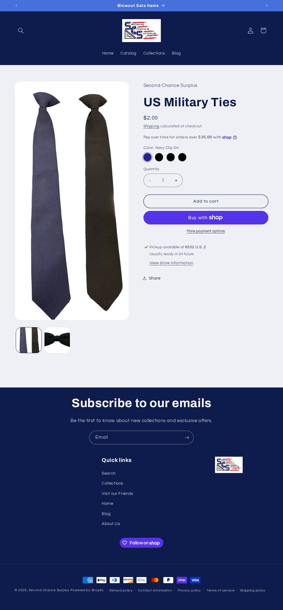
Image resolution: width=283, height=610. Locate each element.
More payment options (206, 231)
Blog (106, 514)
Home (107, 504)
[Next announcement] (267, 5)
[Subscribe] (187, 437)
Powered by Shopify (87, 590)
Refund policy (121, 590)
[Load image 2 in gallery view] (57, 340)
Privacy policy (189, 590)
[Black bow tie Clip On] (171, 157)
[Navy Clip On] (147, 157)
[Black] (182, 157)
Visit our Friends (117, 494)
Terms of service (221, 590)
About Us (111, 524)
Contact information (155, 590)
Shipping (151, 126)
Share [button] (155, 278)
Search (109, 473)
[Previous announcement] (16, 5)
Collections (112, 483)
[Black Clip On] (159, 157)
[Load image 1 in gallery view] (28, 340)
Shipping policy (252, 590)
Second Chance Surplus (49, 590)
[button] (21, 30)
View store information (171, 263)
